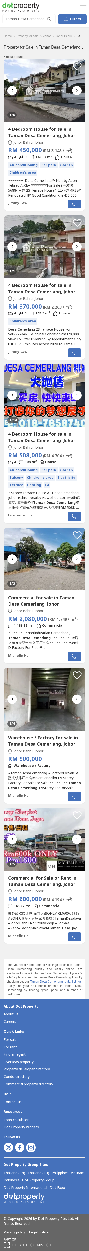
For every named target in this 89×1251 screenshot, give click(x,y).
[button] (82, 6)
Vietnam (77, 1173)
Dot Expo (57, 1187)
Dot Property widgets (21, 1127)
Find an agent (15, 1054)
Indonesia (12, 1180)
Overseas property (19, 1062)
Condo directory (17, 1076)
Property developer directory (27, 1069)
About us (11, 1014)
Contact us (13, 1101)
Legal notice (39, 1232)
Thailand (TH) (38, 1173)
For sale (10, 1039)
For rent (10, 1047)
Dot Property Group (38, 1180)
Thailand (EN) (14, 1173)
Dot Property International (25, 1187)
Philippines (60, 1173)
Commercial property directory (28, 1084)
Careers (10, 1021)
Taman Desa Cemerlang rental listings (56, 981)
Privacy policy (14, 1232)
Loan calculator (16, 1119)
